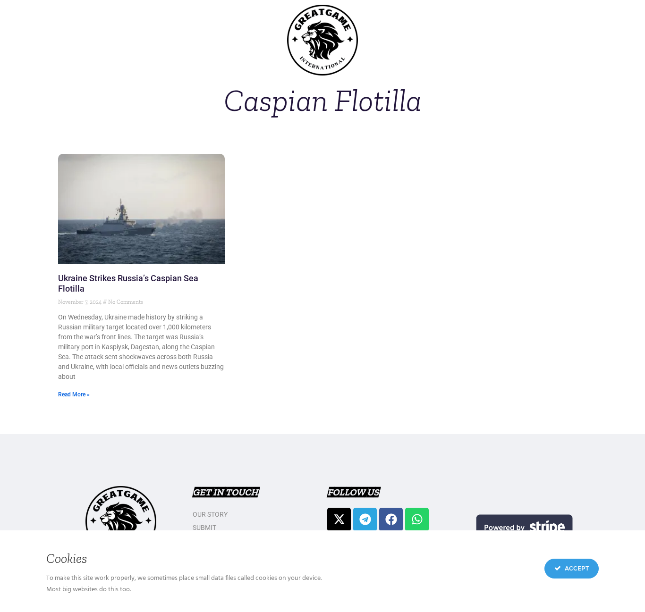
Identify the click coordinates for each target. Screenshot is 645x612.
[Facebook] (391, 519)
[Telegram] (365, 519)
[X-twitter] (339, 519)
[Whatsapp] (417, 519)
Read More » (74, 394)
